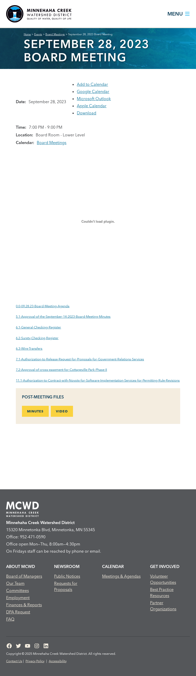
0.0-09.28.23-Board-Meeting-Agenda (42, 306)
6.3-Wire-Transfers (29, 348)
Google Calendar (93, 91)
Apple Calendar (91, 105)
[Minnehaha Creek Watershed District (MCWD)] (38, 14)
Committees (17, 590)
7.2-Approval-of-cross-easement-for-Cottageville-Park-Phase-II (61, 369)
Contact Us (14, 661)
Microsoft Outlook (94, 98)
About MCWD (20, 566)
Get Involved (164, 566)
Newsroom (67, 566)
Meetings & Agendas (121, 576)
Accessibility (58, 661)
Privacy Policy (35, 661)
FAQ (10, 619)
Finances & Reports (24, 604)
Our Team (15, 583)
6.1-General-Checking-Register (38, 327)
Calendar (113, 566)
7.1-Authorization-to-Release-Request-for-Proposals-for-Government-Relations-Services (80, 359)
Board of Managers (24, 576)
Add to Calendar (92, 84)
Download (86, 112)
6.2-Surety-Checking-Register (37, 338)
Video (62, 411)
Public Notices (67, 576)
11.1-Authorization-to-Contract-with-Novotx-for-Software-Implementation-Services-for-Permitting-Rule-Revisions (98, 380)
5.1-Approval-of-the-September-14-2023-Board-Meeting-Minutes (63, 316)
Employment (18, 597)
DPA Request (18, 611)
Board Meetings (51, 142)
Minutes (35, 411)
